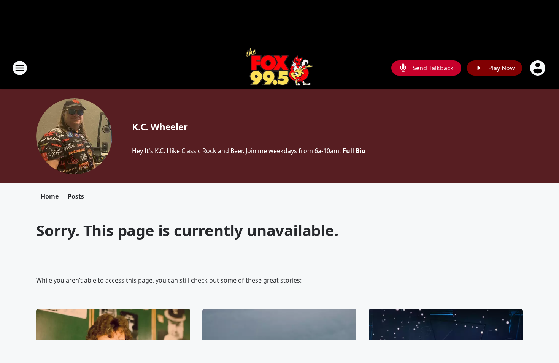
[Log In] (538, 68)
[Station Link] (280, 68)
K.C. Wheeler (160, 126)
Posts (76, 196)
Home (50, 196)
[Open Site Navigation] (19, 68)
